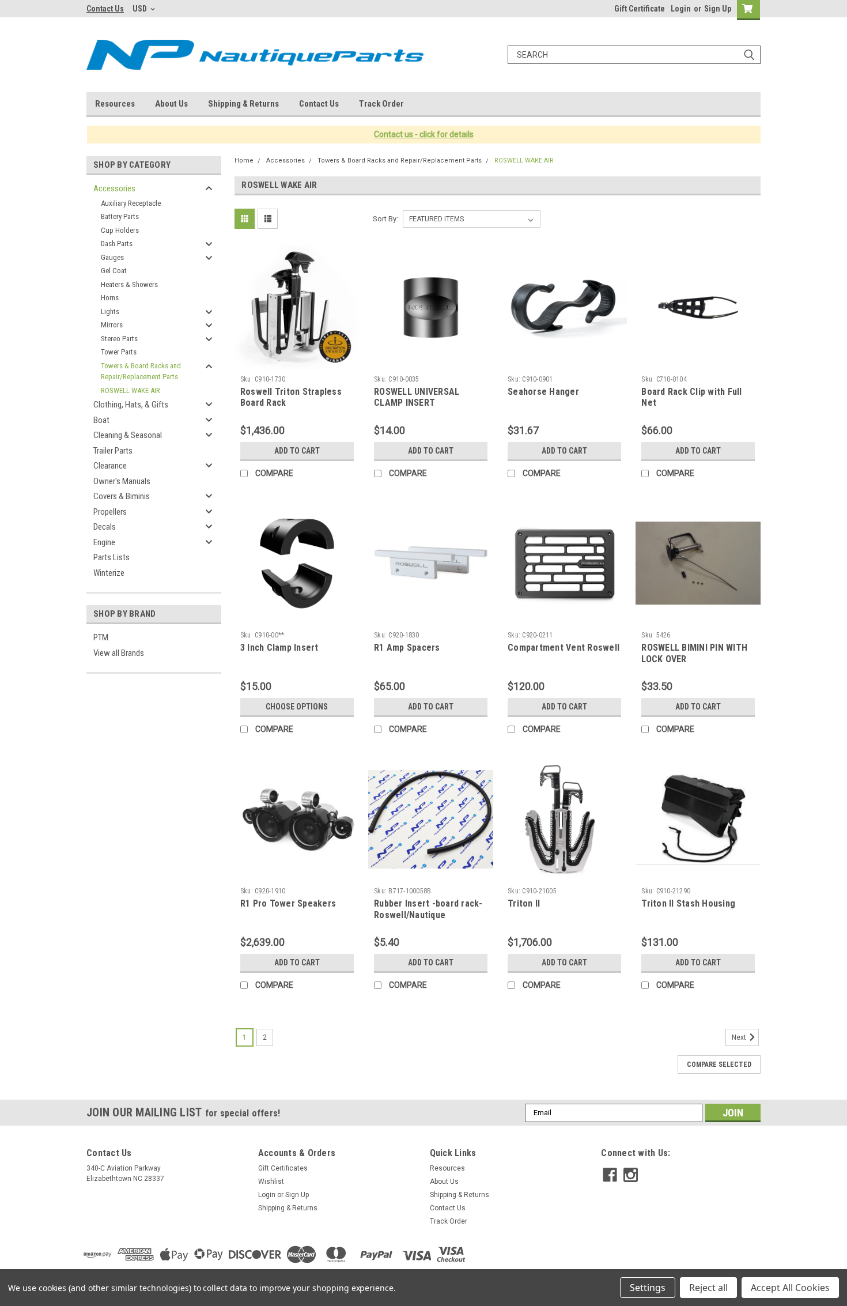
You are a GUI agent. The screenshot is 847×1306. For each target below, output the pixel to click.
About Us (171, 104)
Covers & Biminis (121, 496)
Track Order (381, 104)
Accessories (114, 188)
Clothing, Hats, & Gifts (130, 404)
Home (244, 160)
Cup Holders (120, 230)
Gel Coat (114, 270)
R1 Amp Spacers (407, 647)
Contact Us (105, 8)
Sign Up (717, 8)
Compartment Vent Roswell (563, 647)
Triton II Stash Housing (688, 903)
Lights (110, 311)
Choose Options (297, 706)
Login (681, 8)
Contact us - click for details (424, 134)
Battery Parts (120, 216)
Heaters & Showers (129, 284)
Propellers (110, 512)
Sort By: (385, 218)
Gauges (112, 257)
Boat (101, 420)
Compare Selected (719, 1064)
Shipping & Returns (243, 104)
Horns (110, 297)
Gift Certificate (639, 8)
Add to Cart (297, 450)
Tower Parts (119, 352)
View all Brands (118, 653)
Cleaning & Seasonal (127, 435)
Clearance (110, 466)
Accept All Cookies (790, 1287)
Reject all (708, 1287)
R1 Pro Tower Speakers (288, 903)
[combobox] (634, 55)
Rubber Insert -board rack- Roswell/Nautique (428, 909)
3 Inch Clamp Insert (279, 647)
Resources (115, 104)
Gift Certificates (283, 1168)
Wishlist (271, 1181)
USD (141, 8)
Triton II (524, 903)
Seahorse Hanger (543, 391)
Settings (648, 1287)
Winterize (108, 573)
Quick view (297, 361)
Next (740, 1037)
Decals (104, 527)
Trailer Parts (113, 451)
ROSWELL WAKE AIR (130, 390)
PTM (100, 637)
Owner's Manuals (121, 481)
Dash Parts (117, 243)
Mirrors (112, 324)
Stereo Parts (119, 338)
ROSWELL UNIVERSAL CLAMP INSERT (416, 397)
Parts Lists (111, 557)
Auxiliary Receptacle (131, 203)
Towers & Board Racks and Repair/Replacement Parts (141, 371)
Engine (104, 542)
